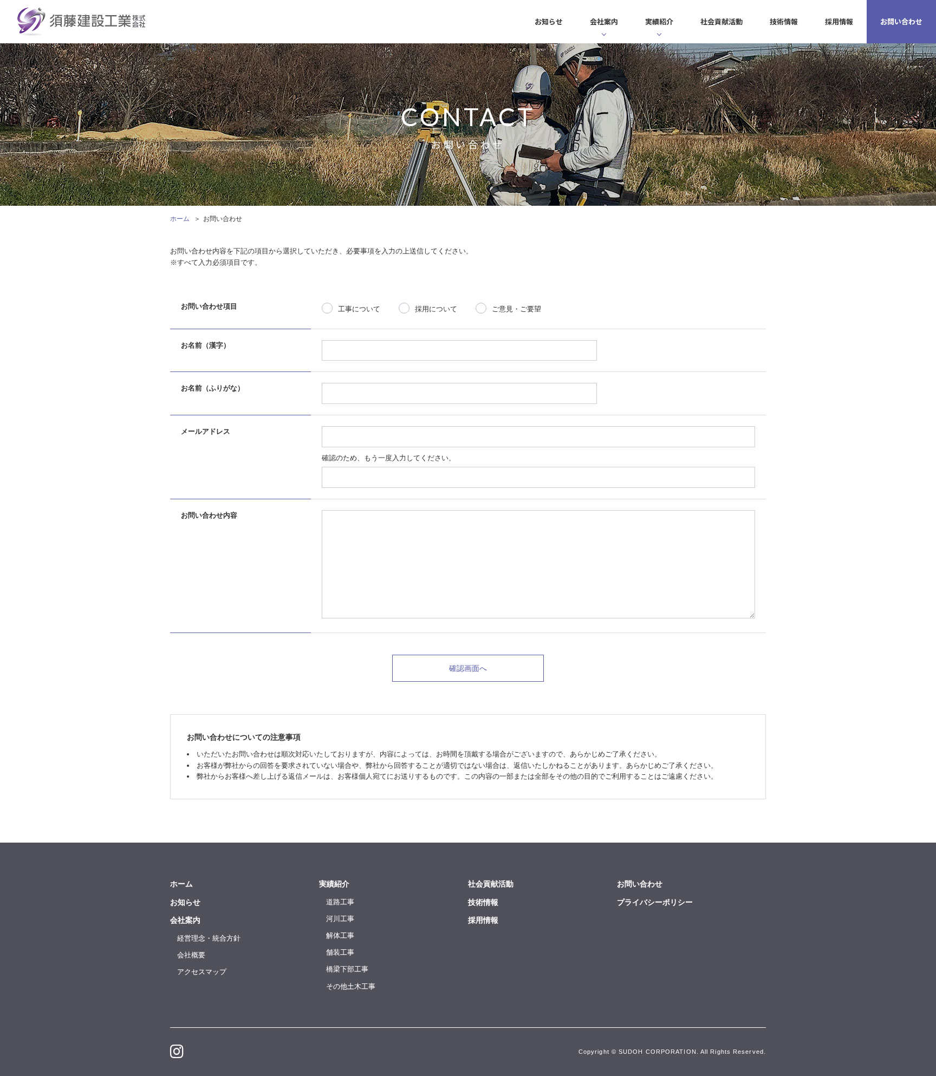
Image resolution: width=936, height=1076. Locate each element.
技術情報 (784, 21)
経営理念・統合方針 (208, 938)
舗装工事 (340, 952)
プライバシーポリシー (655, 902)
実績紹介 (659, 21)
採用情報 (839, 21)
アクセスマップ (201, 972)
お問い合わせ (901, 21)
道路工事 (340, 902)
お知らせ (549, 21)
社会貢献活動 (721, 21)
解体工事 (340, 935)
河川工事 (340, 919)
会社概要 (191, 955)
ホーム (180, 219)
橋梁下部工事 (347, 969)
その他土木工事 (350, 986)
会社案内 (604, 21)
